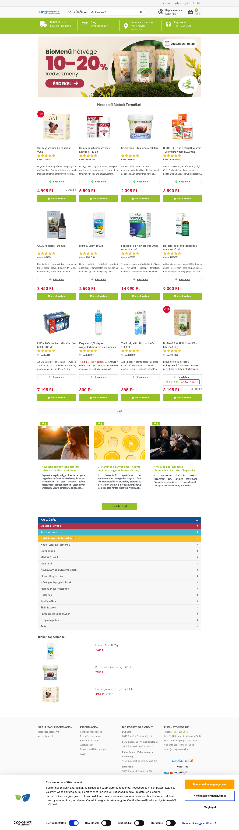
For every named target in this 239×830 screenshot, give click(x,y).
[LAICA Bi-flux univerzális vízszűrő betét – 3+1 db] (56, 322)
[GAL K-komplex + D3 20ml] (56, 224)
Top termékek (49, 532)
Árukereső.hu (182, 767)
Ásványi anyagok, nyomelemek (58, 569)
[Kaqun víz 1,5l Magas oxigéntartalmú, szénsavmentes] (98, 322)
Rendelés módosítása (91, 731)
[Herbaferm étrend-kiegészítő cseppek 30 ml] (182, 224)
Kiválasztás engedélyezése (210, 795)
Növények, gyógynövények (56, 582)
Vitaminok (46, 563)
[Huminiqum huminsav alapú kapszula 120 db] (98, 127)
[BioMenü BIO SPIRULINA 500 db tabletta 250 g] (182, 322)
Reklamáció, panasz (90, 740)
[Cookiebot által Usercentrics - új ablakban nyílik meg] (22, 823)
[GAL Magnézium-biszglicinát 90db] (56, 127)
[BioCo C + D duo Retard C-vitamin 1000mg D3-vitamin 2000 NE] (182, 127)
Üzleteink (165, 3)
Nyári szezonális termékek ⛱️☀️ (60, 538)
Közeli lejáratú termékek (55, 544)
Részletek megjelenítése (197, 823)
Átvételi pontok (45, 736)
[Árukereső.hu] (182, 762)
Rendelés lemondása (90, 736)
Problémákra (48, 601)
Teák (43, 626)
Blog (44, 423)
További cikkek (119, 506)
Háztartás (46, 595)
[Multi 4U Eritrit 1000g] (98, 224)
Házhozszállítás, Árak (49, 731)
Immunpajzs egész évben (55, 613)
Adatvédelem (86, 745)
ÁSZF (83, 753)
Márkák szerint (49, 557)
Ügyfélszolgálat (181, 3)
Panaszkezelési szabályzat (93, 749)
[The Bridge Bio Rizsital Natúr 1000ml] (140, 322)
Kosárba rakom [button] (57, 198)
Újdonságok (48, 551)
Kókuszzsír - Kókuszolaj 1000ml (113, 667)
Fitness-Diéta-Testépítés (55, 588)
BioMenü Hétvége (51, 525)
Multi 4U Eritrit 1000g (106, 645)
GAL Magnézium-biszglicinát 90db (114, 689)
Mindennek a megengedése (209, 784)
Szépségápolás (50, 620)
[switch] (106, 823)
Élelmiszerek (48, 607)
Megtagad (210, 807)
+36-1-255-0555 (180, 731)
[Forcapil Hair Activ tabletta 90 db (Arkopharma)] (140, 224)
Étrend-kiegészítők (52, 576)
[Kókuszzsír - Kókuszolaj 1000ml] (140, 127)
